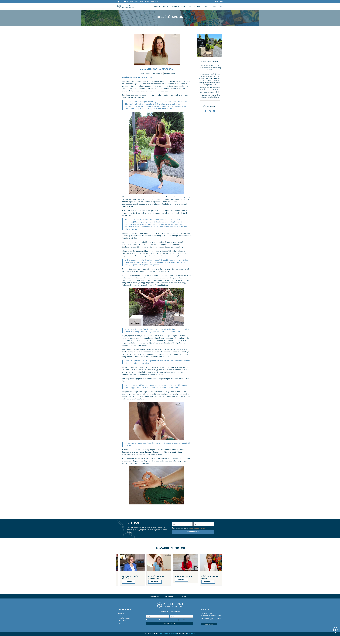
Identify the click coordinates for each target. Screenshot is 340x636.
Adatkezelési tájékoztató (168, 633)
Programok (175, 6)
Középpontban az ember (185, 577)
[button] (120, 569)
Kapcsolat (219, 1)
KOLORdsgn (191, 633)
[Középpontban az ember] (187, 562)
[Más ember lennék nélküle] (214, 562)
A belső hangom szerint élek (131, 577)
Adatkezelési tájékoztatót (197, 528)
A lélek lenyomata (159, 576)
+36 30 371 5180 (133, 1)
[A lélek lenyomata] (161, 562)
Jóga (183, 6)
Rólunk (156, 6)
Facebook (154, 596)
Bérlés (207, 6)
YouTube (182, 596)
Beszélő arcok (169, 74)
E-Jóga (214, 6)
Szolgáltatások (194, 6)
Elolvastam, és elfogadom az (166, 620)
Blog (220, 6)
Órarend (165, 6)
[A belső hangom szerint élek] (134, 562)
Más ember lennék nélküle (211, 577)
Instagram (168, 596)
